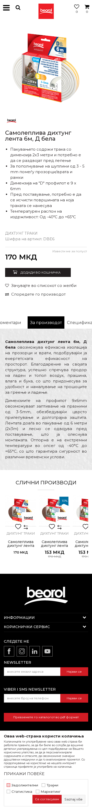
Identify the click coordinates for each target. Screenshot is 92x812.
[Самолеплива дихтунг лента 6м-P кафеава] (54, 510)
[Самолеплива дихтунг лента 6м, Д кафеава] (20, 510)
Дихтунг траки (21, 233)
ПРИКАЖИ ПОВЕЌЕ (24, 773)
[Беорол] (11, 120)
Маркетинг (51, 792)
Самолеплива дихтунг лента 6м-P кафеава (54, 545)
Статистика (22, 792)
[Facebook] (9, 651)
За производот (46, 322)
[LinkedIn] (35, 651)
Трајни (52, 785)
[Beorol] (46, 8)
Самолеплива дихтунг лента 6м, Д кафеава (20, 545)
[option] (46, 68)
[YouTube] (47, 651)
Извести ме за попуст (69, 251)
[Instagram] (22, 651)
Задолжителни (25, 785)
